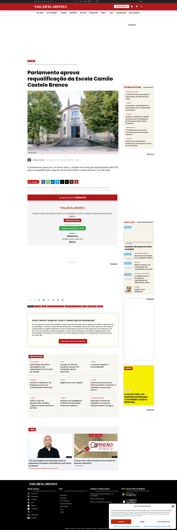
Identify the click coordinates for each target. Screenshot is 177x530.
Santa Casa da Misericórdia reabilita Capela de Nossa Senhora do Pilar (42, 404)
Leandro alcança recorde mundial (138, 248)
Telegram (34, 509)
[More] (76, 182)
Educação (37, 306)
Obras (84, 306)
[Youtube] (97, 1)
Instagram (34, 496)
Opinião (93, 362)
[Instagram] (77, 1)
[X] (92, 1)
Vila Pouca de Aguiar (141, 253)
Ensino (44, 306)
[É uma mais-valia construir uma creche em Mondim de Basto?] (95, 446)
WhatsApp (34, 515)
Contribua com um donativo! (73, 341)
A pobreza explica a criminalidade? (100, 365)
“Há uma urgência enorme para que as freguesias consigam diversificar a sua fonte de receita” (49, 463)
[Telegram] (89, 1)
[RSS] (83, 1)
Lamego (33, 398)
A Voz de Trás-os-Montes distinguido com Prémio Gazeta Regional (136, 398)
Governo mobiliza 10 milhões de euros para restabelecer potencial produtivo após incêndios (137, 120)
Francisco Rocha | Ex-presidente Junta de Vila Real (43, 468)
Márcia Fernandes (39, 160)
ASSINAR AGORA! (72, 220)
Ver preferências (164, 522)
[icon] (136, 7)
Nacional (127, 390)
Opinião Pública (79, 465)
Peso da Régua (35, 362)
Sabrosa (63, 398)
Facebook (34, 493)
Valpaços (129, 114)
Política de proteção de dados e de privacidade (126, 526)
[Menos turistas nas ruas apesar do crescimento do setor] (128, 264)
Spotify (33, 506)
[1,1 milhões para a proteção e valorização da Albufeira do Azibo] (128, 276)
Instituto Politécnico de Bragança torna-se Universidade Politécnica (41, 385)
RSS (32, 502)
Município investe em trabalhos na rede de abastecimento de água (102, 403)
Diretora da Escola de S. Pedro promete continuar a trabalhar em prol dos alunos (103, 386)
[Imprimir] (72, 182)
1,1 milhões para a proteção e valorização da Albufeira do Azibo (137, 96)
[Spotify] (86, 1)
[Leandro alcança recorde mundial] (138, 234)
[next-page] (33, 415)
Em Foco (137, 262)
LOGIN (141, 1)
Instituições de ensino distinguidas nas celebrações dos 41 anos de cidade (41, 368)
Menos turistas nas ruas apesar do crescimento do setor (144, 267)
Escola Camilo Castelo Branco (56, 306)
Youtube (34, 518)
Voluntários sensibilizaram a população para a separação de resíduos (137, 107)
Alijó (62, 362)
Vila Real (31, 61)
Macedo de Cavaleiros (132, 92)
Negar (142, 522)
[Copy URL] (62, 182)
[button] (173, 506)
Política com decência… (140, 290)
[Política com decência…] (128, 289)
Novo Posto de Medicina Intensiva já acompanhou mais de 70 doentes (138, 143)
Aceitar (121, 522)
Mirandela (129, 138)
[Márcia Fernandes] (29, 160)
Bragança (33, 380)
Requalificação (92, 306)
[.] (132, 6)
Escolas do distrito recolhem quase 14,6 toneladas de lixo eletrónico (69, 368)
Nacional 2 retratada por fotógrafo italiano (144, 257)
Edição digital (121, 6)
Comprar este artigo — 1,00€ (72, 228)
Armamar (128, 103)
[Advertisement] (88, 38)
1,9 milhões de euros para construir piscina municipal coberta (136, 132)
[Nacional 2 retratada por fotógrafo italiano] (128, 255)
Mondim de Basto (130, 127)
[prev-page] (29, 415)
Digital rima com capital (71, 382)
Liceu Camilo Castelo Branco (73, 306)
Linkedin (34, 499)
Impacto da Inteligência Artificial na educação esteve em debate (71, 403)
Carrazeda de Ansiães (97, 398)
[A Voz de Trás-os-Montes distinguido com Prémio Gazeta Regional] (139, 382)
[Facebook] (75, 1)
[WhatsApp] (94, 1)
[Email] (67, 182)
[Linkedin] (80, 1)
